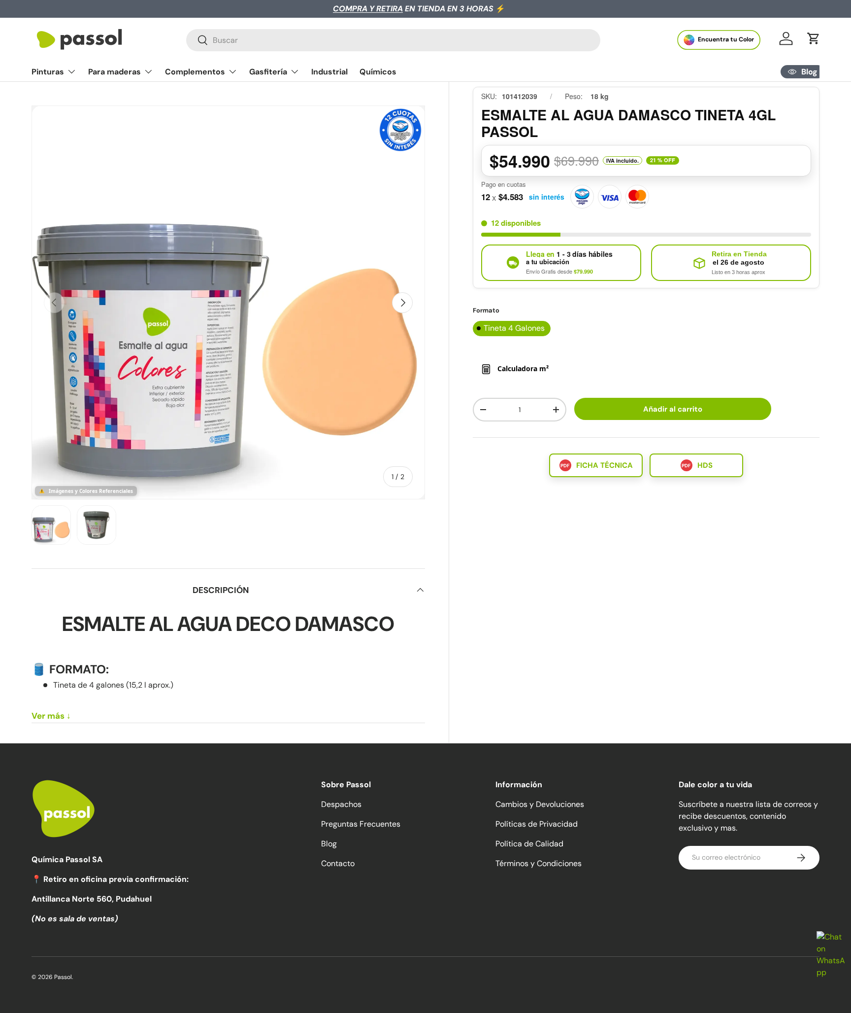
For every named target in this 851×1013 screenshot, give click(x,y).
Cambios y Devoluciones (539, 804)
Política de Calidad (529, 843)
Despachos (341, 804)
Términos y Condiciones (538, 863)
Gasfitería (268, 72)
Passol (63, 977)
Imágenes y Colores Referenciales (91, 491)
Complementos (195, 72)
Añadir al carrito (672, 409)
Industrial (329, 72)
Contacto (338, 863)
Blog (329, 843)
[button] (813, 38)
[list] (228, 302)
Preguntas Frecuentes (360, 824)
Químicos (378, 72)
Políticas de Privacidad (536, 824)
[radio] (512, 328)
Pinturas (48, 72)
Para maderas (114, 72)
